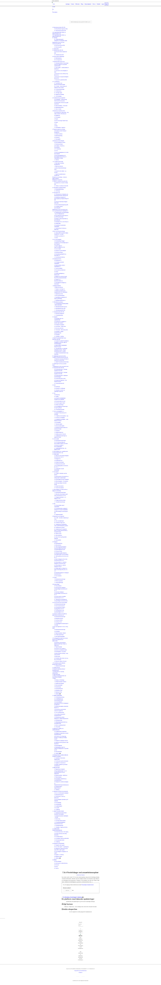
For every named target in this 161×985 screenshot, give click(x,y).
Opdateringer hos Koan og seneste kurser (59, 209)
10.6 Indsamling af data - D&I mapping (61, 831)
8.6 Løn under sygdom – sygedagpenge (61, 846)
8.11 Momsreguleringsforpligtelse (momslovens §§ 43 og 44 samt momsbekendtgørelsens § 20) (60, 548)
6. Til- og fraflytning (55, 81)
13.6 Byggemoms (57, 458)
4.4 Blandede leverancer (58, 618)
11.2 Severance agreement (59, 313)
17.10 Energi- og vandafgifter (59, 417)
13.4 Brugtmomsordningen (59, 462)
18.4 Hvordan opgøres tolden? (59, 403)
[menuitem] (67, 4)
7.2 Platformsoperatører (58, 580)
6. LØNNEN (54, 859)
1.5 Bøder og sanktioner (58, 166)
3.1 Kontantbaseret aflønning (59, 257)
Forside (53, 6)
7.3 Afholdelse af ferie (58, 690)
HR (52, 9)
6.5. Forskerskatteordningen (59, 89)
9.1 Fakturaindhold (57, 540)
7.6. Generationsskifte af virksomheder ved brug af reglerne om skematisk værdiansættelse (61, 64)
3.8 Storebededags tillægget (59, 241)
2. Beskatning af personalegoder (58, 140)
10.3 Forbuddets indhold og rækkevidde (61, 838)
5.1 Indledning (56, 789)
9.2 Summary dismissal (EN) (59, 45)
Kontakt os (80, 972)
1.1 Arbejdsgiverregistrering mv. (60, 300)
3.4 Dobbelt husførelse (58, 133)
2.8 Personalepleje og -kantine (59, 142)
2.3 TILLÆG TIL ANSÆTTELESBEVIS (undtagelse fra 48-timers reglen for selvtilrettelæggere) (61, 342)
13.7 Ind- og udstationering (59, 712)
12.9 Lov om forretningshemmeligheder (61, 793)
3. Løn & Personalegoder (56, 239)
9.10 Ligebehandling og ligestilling (60, 731)
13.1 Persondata (57, 726)
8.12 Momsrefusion (57, 545)
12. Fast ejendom (55, 471)
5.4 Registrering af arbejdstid (59, 769)
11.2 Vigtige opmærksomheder (59, 500)
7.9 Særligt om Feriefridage (59, 680)
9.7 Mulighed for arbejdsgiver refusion (61, 740)
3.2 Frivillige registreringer (59, 634)
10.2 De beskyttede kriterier (59, 840)
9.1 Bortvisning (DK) (58, 47)
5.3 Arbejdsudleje (57, 223)
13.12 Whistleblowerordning (59, 697)
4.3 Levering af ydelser (58, 620)
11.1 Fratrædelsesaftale (58, 315)
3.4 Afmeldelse (57, 631)
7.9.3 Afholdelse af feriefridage (69, 897)
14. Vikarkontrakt (55, 48)
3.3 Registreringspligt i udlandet (60, 633)
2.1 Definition (56, 159)
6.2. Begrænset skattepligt (59, 94)
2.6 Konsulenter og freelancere (59, 270)
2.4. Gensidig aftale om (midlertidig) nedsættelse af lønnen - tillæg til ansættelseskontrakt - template (60, 350)
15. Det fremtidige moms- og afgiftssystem (60, 451)
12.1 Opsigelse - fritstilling (59, 336)
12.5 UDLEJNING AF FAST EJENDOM (61, 479)
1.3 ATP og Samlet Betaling (59, 295)
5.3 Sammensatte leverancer (59, 605)
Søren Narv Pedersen (81, 874)
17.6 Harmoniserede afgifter (59, 425)
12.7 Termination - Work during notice (61, 329)
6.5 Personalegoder (57, 861)
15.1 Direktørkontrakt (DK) (59, 54)
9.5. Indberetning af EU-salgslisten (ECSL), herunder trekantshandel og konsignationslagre (60, 530)
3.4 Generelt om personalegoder (60, 250)
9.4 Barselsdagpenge (58, 745)
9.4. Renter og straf (57, 533)
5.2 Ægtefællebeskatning (58, 107)
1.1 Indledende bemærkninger (59, 665)
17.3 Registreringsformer (58, 432)
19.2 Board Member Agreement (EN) (60, 28)
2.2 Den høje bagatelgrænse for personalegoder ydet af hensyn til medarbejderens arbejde (60, 157)
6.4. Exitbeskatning (57, 91)
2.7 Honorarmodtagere (58, 268)
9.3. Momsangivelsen (58, 535)
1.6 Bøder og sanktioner (58, 287)
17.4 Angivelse (57, 430)
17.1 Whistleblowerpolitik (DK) (59, 310)
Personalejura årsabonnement (87, 884)
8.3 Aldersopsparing (57, 58)
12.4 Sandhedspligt (57, 804)
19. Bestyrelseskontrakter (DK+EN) (58, 27)
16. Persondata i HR (56, 192)
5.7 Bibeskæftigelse (58, 777)
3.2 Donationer (56, 137)
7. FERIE (54, 678)
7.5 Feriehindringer (57, 686)
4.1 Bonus (56, 237)
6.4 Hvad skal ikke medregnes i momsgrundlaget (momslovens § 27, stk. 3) (60, 589)
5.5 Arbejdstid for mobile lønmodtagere (61, 781)
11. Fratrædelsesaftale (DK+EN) (58, 311)
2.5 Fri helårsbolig (57, 148)
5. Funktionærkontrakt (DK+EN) (58, 367)
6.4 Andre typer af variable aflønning (60, 863)
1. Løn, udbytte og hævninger (57, 161)
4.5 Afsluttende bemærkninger (59, 616)
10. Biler (53, 503)
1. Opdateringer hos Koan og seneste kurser (60, 366)
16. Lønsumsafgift (55, 438)
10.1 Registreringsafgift (58, 514)
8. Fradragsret (54, 541)
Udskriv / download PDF (80, 931)
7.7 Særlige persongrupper (59, 683)
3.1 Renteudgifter (57, 139)
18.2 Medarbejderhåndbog (59, 189)
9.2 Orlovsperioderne (58, 751)
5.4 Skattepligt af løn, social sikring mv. (61, 221)
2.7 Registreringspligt (58, 646)
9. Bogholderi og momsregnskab (58, 516)
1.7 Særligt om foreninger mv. (59, 289)
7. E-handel (54, 577)
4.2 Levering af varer (58, 621)
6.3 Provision (56, 864)
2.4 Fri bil (56, 150)
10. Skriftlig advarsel (56, 667)
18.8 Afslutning (57, 394)
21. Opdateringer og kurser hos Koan (59, 356)
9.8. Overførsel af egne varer (59, 522)
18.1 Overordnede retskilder (59, 409)
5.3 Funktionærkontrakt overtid (59, 378)
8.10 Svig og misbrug (58, 551)
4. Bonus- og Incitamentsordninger (58, 231)
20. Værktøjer (54, 37)
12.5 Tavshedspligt (57, 802)
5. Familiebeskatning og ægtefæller (58, 97)
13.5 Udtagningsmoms (58, 460)
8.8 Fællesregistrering (58, 543)
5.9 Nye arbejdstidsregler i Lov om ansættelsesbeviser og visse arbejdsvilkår (60, 772)
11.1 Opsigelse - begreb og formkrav (60, 827)
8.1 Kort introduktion (58, 575)
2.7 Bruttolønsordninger (58, 144)
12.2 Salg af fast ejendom (59, 486)
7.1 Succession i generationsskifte (60, 79)
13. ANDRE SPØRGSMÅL (57, 695)
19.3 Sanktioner (57, 386)
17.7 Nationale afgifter (58, 424)
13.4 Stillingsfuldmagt (58, 720)
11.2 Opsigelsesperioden (58, 825)
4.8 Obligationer (57, 115)
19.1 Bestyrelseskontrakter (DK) (60, 30)
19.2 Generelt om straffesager (59, 388)
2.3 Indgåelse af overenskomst (59, 762)
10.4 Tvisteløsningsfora (58, 836)
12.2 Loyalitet (56, 807)
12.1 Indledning (57, 809)
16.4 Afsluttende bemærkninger (60, 440)
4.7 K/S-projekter (57, 117)
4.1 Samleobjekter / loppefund (59, 127)
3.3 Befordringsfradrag (58, 135)
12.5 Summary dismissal (58, 328)
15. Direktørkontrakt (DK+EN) (57, 50)
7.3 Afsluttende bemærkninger (59, 579)
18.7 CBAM (56, 396)
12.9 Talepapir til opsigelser (59, 324)
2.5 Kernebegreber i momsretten (60, 651)
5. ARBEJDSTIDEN (56, 767)
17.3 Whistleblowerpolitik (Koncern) (60, 306)
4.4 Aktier (56, 122)
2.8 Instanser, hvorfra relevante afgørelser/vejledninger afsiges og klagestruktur (60, 644)
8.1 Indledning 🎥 (57, 858)
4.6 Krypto (56, 118)
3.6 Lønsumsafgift (57, 248)
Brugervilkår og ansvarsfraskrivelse (81, 970)
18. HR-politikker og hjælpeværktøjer (59, 187)
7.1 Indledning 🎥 (57, 693)
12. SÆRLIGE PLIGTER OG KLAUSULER (60, 791)
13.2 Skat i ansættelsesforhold (59, 725)
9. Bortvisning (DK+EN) (56, 43)
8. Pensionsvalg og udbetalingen (58, 56)
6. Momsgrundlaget (55, 584)
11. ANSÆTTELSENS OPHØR (58, 811)
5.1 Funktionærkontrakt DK (59, 383)
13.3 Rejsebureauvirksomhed (59, 463)
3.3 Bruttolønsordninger (58, 252)
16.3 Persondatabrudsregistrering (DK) (61, 204)
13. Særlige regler (55, 454)
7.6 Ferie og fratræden (58, 685)
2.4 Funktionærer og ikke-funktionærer (61, 761)
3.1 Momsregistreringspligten (59, 636)
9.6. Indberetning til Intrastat (59, 527)
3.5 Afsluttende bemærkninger (59, 629)
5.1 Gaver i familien (57, 109)
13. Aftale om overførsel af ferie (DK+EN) (59, 181)
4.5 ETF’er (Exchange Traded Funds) (61, 120)
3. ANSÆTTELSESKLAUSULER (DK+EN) (60, 357)
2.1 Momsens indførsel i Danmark (60, 661)
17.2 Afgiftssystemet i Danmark (60, 434)
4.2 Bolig (55, 125)
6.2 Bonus (56, 866)
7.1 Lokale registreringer (58, 582)
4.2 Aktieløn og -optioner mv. (59, 236)
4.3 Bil (55, 124)
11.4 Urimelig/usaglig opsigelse (60, 820)
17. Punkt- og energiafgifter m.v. (58, 411)
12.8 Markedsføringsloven (59, 794)
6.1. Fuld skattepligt (57, 96)
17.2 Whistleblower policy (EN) (59, 308)
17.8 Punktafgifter (57, 422)
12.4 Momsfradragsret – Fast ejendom (61, 481)
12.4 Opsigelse (57, 334)
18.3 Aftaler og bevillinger (58, 404)
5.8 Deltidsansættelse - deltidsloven (60, 775)
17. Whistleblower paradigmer (57, 302)
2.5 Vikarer (56, 271)
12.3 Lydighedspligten (58, 806)
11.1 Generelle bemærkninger (59, 502)
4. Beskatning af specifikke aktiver (58, 110)
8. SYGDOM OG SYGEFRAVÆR (58, 843)
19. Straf (53, 385)
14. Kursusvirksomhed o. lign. (57, 452)
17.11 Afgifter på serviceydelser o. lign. (61, 415)
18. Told (53, 393)
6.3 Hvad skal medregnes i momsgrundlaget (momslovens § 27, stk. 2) (60, 593)
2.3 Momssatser (57, 656)
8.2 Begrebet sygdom (58, 856)
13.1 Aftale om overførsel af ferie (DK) (61, 185)
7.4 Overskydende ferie (58, 688)
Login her (67, 890)
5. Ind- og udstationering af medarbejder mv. (60, 210)
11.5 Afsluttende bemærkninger (60, 492)
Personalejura (54, 12)
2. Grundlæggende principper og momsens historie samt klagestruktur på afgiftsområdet (60, 639)
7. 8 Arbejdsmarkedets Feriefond (60, 681)
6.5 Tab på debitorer (57, 585)
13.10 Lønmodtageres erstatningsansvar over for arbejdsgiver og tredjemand (61, 703)
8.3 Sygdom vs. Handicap (59, 854)
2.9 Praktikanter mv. (58, 260)
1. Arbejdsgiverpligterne (56, 285)
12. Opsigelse (54, 316)
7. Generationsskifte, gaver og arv (58, 61)
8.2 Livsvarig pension (58, 59)
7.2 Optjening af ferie (58, 692)
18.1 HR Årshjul (57, 190)
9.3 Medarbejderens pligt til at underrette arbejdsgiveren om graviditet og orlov (61, 748)
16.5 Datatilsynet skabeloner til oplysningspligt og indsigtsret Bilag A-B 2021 (61, 199)
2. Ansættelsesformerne (56, 258)
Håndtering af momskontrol (57, 179)
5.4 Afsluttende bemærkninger (59, 604)
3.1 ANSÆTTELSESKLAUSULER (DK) (61, 361)
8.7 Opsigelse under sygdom (59, 845)
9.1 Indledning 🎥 (57, 753)
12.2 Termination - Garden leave (60, 326)
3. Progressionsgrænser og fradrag (58, 129)
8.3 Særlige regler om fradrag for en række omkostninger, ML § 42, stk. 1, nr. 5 (61, 570)
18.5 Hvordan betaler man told (59, 401)
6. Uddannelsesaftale (56, 674)
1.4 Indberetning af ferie (58, 293)
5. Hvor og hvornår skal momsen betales (59, 602)
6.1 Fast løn (56, 868)
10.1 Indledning (57, 841)
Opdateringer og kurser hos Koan (58, 42)
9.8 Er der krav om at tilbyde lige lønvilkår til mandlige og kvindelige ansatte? (60, 738)
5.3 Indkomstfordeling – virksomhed (60, 105)
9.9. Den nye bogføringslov (59, 520)
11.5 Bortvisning (57, 818)
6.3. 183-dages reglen (58, 92)
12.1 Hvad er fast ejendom (59, 487)
